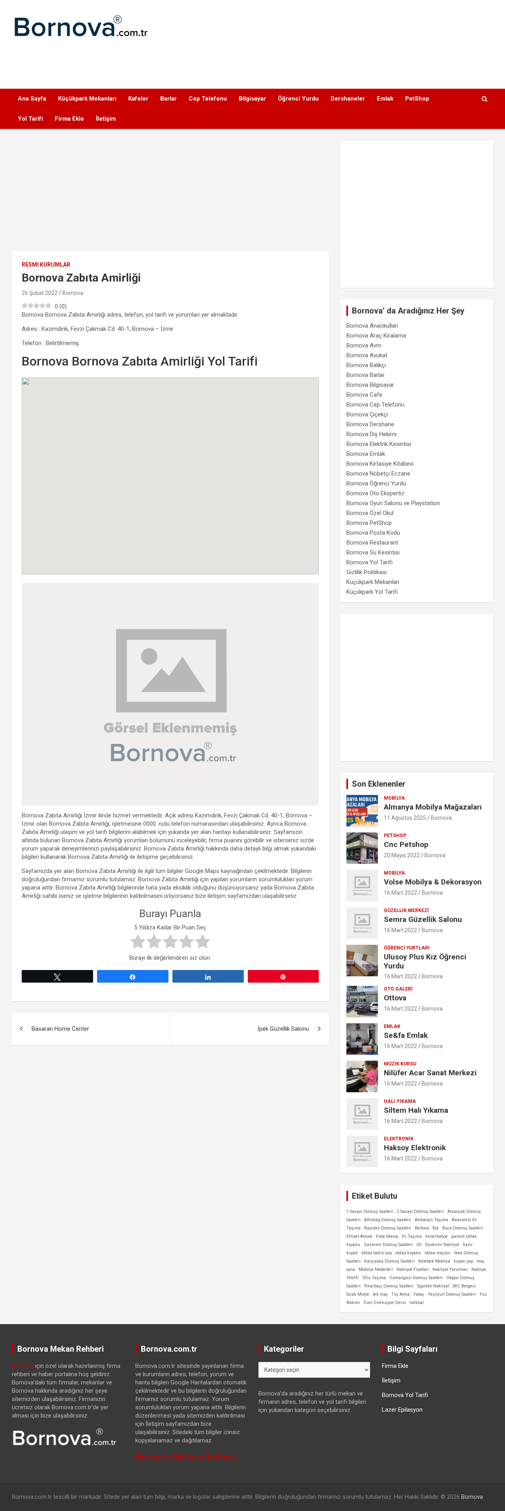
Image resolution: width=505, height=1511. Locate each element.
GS (418, 1244)
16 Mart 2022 (400, 893)
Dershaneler (348, 98)
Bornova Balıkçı (366, 365)
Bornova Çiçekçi (367, 414)
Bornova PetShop (369, 522)
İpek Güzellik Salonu (283, 1028)
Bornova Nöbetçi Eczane (378, 473)
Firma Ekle (69, 118)
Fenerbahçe (436, 1236)
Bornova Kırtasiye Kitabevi (379, 463)
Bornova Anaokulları (372, 325)
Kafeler (138, 98)
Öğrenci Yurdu (298, 98)
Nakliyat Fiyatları (413, 1269)
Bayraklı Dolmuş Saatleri (387, 1228)
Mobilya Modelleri (376, 1269)
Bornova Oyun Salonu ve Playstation (393, 503)
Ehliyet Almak (359, 1236)
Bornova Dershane (370, 424)
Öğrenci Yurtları (407, 948)
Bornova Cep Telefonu (375, 404)
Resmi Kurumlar (46, 264)
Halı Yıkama (400, 1101)
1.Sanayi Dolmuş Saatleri (369, 1211)
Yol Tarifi (30, 118)
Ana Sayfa (32, 98)
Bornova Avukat (366, 355)
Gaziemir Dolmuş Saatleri (388, 1244)
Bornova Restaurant (372, 542)
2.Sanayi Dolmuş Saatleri (420, 1211)
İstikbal (417, 1302)
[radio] (138, 942)
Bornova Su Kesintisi (373, 552)
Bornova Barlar (365, 375)
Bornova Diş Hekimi (371, 434)
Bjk (435, 1228)
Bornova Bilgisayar (370, 384)
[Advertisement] (252, 59)
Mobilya (394, 798)
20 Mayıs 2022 (402, 855)
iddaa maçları (438, 1252)
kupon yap (463, 1261)
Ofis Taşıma (374, 1277)
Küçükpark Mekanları (87, 98)
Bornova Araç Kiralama (376, 335)
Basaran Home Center (60, 1028)
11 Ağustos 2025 (405, 818)
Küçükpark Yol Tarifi (372, 591)
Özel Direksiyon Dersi (384, 1302)
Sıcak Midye (357, 1294)
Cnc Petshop (406, 844)
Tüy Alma (400, 1294)
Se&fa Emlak (406, 1035)
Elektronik (398, 1139)
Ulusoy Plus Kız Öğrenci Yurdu (425, 961)
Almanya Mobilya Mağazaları (433, 806)
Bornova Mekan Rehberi (185, 1456)
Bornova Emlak (365, 453)
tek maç (380, 1294)
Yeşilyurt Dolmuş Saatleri (452, 1294)
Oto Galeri (398, 989)
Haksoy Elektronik (415, 1147)
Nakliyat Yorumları (450, 1269)
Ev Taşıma (412, 1236)
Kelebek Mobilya (434, 1261)
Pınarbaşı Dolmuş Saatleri (388, 1286)
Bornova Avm (364, 345)
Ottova (395, 997)
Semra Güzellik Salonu (423, 919)
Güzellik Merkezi (406, 910)
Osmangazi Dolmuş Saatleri (416, 1277)
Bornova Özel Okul (370, 513)
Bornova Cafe (364, 394)
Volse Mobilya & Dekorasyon (433, 881)
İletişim (106, 118)
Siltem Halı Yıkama (416, 1110)
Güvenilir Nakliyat (442, 1244)
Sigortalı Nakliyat (433, 1286)
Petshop (395, 835)
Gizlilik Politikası (366, 572)
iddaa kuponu (408, 1252)
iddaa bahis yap (376, 1252)
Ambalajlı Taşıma (431, 1219)
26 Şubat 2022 (40, 293)
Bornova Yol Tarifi (369, 562)
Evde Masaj (387, 1236)
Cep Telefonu (208, 98)
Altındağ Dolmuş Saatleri (387, 1219)
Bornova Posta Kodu (373, 532)
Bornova (72, 293)
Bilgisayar (252, 98)
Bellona (422, 1228)
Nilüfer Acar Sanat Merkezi (430, 1072)
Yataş (418, 1294)
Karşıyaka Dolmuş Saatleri (389, 1261)
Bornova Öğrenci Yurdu (376, 483)
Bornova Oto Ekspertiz (375, 493)
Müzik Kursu (400, 1064)
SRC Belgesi (464, 1286)
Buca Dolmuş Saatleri (462, 1228)
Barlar (168, 98)
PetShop (417, 98)
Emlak (385, 98)
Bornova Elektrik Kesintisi (378, 444)
